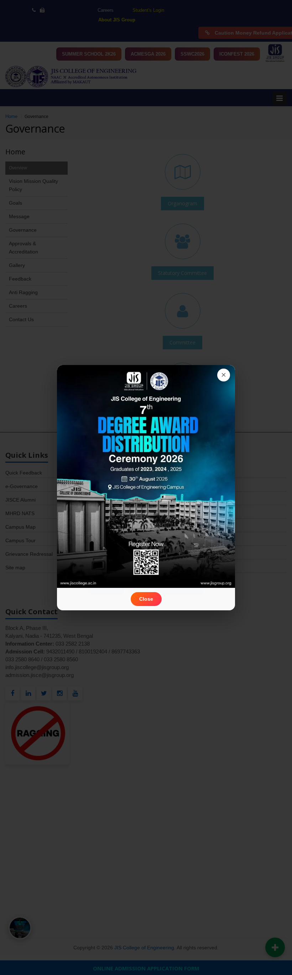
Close (146, 599)
